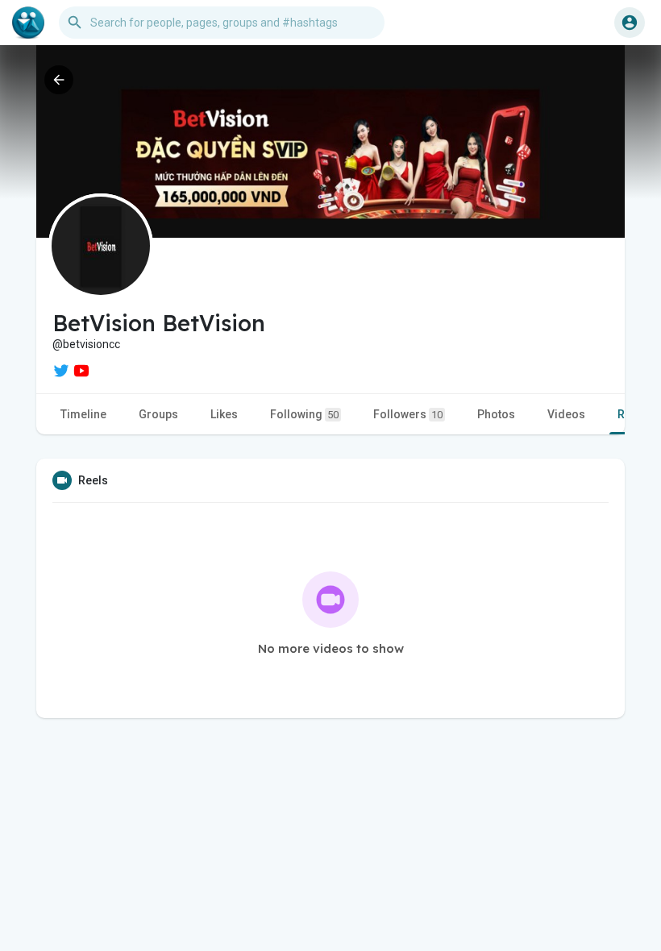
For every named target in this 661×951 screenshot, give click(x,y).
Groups (158, 414)
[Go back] (58, 79)
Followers (408, 414)
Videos (566, 414)
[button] (629, 22)
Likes (224, 414)
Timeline (83, 414)
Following (304, 414)
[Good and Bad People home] (28, 22)
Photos (496, 414)
